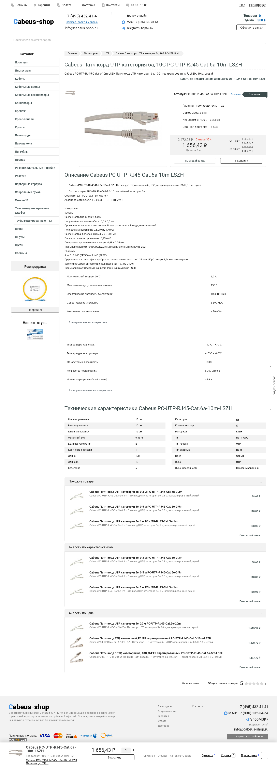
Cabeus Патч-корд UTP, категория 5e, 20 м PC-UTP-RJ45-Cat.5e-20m (135, 623)
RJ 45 (239, 449)
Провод (20, 159)
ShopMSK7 (258, 719)
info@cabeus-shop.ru (250, 729)
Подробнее (35, 309)
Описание (149, 755)
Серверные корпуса (28, 184)
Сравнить (207, 755)
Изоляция (21, 62)
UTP (107, 53)
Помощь (21, 5)
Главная (72, 53)
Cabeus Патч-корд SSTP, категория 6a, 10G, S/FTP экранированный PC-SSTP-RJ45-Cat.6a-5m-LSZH (156, 653)
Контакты (113, 5)
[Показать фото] (70, 93)
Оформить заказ (251, 27)
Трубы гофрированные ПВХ (33, 220)
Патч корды (23, 135)
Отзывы (162, 755)
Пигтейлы (21, 151)
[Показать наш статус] (35, 334)
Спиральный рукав (28, 192)
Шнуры (20, 237)
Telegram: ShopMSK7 (140, 28)
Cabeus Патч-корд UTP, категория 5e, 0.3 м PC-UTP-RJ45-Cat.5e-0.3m (135, 491)
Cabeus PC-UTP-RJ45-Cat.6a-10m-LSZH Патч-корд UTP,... (51, 762)
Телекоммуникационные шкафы (32, 210)
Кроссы (20, 127)
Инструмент (23, 70)
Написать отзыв (190, 683)
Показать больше (249, 535)
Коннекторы (23, 103)
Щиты (19, 245)
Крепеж (20, 111)
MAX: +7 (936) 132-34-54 (142, 22)
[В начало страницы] (264, 755)
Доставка (88, 5)
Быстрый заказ (195, 160)
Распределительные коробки (35, 167)
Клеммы (21, 253)
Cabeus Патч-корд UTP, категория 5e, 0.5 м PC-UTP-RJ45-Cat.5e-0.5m (135, 506)
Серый (240, 456)
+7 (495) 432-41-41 (81, 16)
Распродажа (165, 706)
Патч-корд (242, 437)
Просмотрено (249, 755)
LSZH (239, 431)
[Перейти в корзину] (239, 18)
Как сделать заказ (180, 755)
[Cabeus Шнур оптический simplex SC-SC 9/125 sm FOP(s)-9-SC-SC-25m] (34, 289)
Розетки (20, 176)
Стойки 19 (22, 200)
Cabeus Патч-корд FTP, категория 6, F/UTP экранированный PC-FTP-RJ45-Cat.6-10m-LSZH (150, 638)
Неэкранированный (247, 468)
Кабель (20, 78)
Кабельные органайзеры (32, 94)
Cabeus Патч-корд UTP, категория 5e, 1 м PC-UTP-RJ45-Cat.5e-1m (133, 521)
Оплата (67, 5)
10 (136, 462)
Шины (19, 228)
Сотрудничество (167, 711)
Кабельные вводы (27, 86)
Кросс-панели (24, 119)
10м (137, 456)
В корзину (241, 160)
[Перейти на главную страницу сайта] (33, 22)
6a (237, 419)
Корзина (226, 755)
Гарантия (44, 5)
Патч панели (23, 143)
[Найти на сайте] (262, 40)
